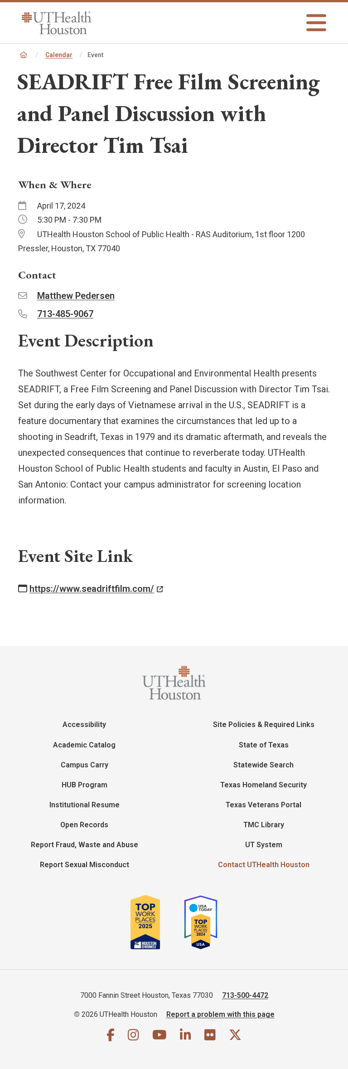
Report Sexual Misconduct (84, 864)
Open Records (84, 824)
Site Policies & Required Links (263, 724)
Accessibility (84, 724)
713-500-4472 (245, 995)
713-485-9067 (65, 313)
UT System (263, 844)
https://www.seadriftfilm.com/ (91, 588)
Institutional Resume (84, 805)
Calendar (58, 55)
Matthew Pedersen (76, 295)
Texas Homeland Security (263, 785)
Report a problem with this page (220, 1014)
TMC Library (263, 824)
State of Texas (264, 745)
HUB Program (84, 785)
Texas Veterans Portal (263, 805)
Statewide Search (263, 765)
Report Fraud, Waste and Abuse (84, 844)
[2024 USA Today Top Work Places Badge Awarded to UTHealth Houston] (204, 922)
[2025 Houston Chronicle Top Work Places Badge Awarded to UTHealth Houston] (156, 922)
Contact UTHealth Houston (263, 864)
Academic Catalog (84, 745)
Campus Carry (84, 765)
